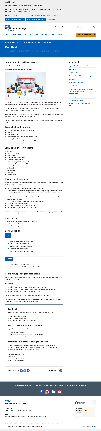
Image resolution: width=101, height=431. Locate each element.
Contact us (48, 27)
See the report (78, 414)
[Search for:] (84, 26)
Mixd (94, 426)
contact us (14, 410)
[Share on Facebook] (21, 370)
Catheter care (73, 72)
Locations (17, 35)
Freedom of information (19, 423)
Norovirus (72, 79)
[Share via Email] (28, 370)
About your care (40, 35)
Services (28, 35)
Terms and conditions (53, 423)
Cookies (43, 423)
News (72, 27)
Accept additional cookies (14, 19)
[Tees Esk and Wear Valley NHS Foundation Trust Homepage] (15, 28)
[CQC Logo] (80, 404)
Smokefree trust (74, 86)
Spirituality (72, 97)
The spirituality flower (76, 100)
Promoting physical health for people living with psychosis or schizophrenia (81, 91)
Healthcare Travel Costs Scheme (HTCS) (79, 104)
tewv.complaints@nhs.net (22, 337)
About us (65, 27)
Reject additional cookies (35, 19)
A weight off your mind (76, 82)
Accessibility (31, 423)
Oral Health (72, 69)
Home (8, 35)
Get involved (56, 35)
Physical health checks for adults (79, 66)
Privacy (38, 423)
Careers (57, 27)
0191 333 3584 (15, 66)
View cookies (51, 19)
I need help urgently (84, 34)
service (40, 416)
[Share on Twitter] (24, 370)
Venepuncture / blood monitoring (80, 76)
